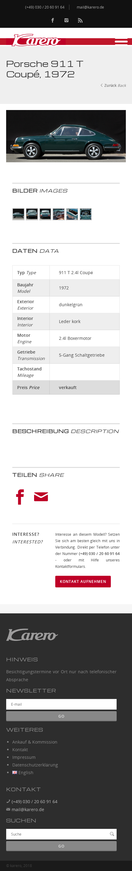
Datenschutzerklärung (35, 765)
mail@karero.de (28, 809)
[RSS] (80, 21)
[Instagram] (66, 21)
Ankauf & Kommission (34, 742)
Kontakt (20, 749)
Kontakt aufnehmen (83, 581)
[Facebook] (52, 21)
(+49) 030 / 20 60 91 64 (33, 801)
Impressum (24, 757)
